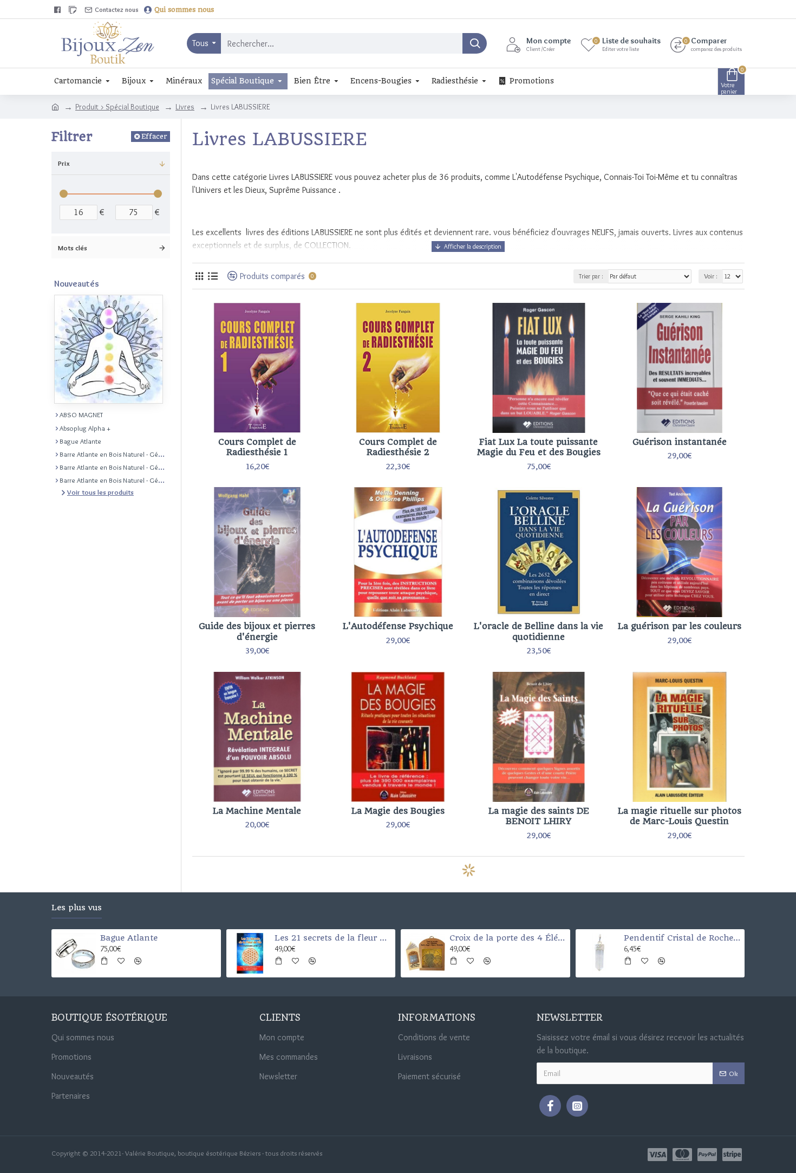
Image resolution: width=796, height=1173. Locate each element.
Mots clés (72, 247)
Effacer (154, 136)
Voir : (710, 276)
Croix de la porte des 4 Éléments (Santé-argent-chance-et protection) (507, 938)
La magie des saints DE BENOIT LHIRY (538, 816)
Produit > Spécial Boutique (117, 107)
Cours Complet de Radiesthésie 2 (398, 447)
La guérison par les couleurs (679, 626)
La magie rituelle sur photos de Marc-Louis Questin (679, 816)
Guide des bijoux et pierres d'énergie (257, 631)
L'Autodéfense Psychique (398, 626)
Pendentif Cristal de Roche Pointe (682, 938)
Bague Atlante (129, 938)
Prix (64, 163)
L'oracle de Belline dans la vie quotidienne (538, 631)
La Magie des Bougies (398, 811)
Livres (184, 107)
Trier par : (591, 276)
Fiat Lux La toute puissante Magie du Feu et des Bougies (539, 447)
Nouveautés (76, 283)
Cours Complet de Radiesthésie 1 (257, 447)
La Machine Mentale (257, 811)
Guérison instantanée (679, 442)
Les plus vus (76, 907)
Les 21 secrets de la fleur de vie (333, 938)
